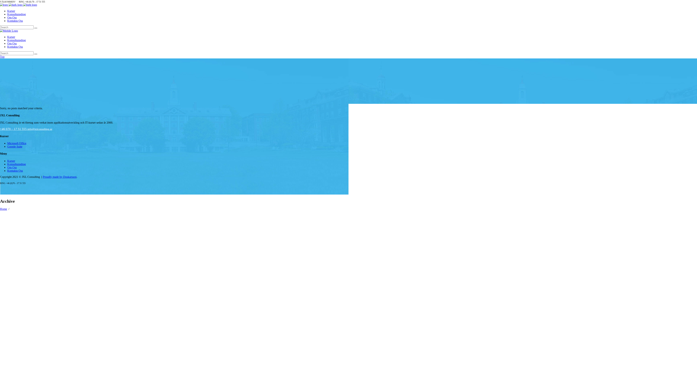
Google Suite (14, 146)
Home (3, 209)
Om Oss (12, 167)
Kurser (11, 160)
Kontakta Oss (15, 170)
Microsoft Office (16, 143)
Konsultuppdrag (16, 164)
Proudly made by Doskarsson (60, 176)
